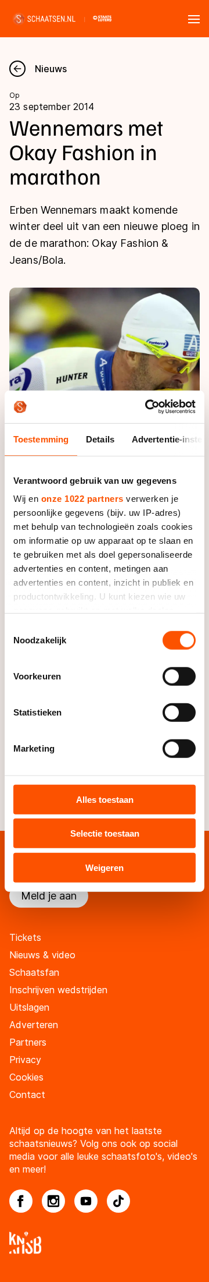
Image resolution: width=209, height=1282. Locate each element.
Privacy (25, 1059)
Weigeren (104, 867)
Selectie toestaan (104, 833)
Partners (27, 1042)
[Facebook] (21, 1201)
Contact (27, 1094)
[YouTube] (86, 1201)
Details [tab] (100, 439)
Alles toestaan (105, 799)
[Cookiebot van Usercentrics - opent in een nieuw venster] (147, 407)
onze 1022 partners (82, 499)
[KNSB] (104, 1243)
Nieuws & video (42, 955)
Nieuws (51, 69)
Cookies (26, 1077)
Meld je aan (49, 896)
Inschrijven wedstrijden (58, 990)
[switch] (179, 676)
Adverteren (33, 1024)
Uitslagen (29, 1007)
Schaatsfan (34, 972)
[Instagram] (53, 1201)
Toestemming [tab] (41, 439)
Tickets (25, 937)
